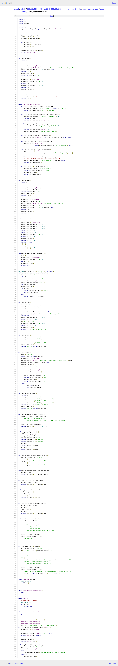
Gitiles (11, 663)
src (69, 9)
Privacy (16, 663)
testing (24, 11)
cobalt (16, 9)
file (51, 16)
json (114, 663)
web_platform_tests (90, 9)
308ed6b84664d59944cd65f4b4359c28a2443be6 (45, 9)
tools (102, 9)
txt (110, 663)
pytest (17, 11)
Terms (21, 663)
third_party (76, 9)
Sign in (114, 3)
